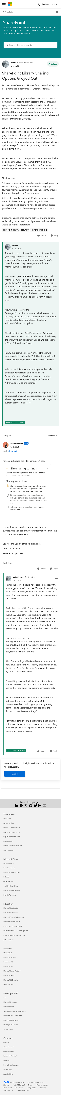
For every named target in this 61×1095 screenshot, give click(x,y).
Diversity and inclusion (11, 1065)
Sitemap (6, 1085)
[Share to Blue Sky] (35, 805)
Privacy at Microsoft (10, 1056)
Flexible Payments (9, 895)
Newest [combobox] (52, 435)
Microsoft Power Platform (12, 971)
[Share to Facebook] (21, 805)
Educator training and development (15, 931)
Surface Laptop (8, 823)
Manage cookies (42, 1085)
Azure (5, 997)
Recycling (42, 1088)
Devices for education (10, 912)
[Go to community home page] (10, 4)
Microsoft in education (11, 908)
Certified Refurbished (10, 886)
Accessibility (7, 1069)
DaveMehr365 (16, 443)
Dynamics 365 (8, 962)
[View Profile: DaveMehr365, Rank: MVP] (6, 445)
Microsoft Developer (10, 1002)
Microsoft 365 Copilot (10, 980)
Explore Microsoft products (12, 846)
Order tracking (8, 881)
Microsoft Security (9, 957)
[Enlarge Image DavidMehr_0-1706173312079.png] (27, 489)
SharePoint (9, 12)
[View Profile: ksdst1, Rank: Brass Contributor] (5, 64)
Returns (6, 877)
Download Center (9, 868)
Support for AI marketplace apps (14, 1011)
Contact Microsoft (18, 1085)
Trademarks (19, 1088)
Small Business (8, 984)
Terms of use (7, 1088)
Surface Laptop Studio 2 (11, 827)
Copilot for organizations (11, 832)
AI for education (8, 940)
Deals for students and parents (14, 935)
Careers (6, 1042)
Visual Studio (7, 1029)
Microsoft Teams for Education (13, 917)
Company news (8, 1051)
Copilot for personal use (11, 837)
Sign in (14, 773)
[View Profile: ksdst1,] (8, 247)
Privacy (30, 1085)
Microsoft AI (7, 953)
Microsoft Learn (8, 1006)
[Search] (38, 4)
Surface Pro (7, 818)
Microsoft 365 (8, 966)
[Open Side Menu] (4, 4)
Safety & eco (31, 1088)
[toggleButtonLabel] (57, 12)
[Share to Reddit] (30, 805)
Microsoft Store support (11, 872)
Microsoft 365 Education (11, 922)
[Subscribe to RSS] (39, 805)
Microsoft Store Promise (11, 890)
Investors (6, 1060)
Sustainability (8, 1074)
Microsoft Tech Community (12, 1016)
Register (45, 4)
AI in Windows (8, 841)
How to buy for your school (12, 926)
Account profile (8, 863)
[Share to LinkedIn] (16, 805)
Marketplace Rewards (10, 1025)
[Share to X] (25, 805)
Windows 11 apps (9, 850)
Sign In (54, 4)
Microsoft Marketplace (11, 1020)
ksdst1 (14, 62)
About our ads (8, 1090)
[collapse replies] (30, 441)
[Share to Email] (44, 805)
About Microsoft (8, 1047)
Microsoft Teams (9, 975)
